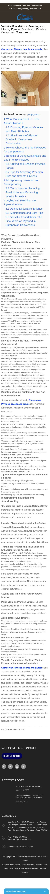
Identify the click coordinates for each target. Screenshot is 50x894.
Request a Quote (11, 756)
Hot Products (41, 857)
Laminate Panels (41, 865)
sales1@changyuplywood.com (28, 9)
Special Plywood (27, 865)
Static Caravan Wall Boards (14, 869)
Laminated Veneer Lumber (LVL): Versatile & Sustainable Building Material (30, 797)
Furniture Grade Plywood (11, 865)
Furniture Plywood (32, 869)
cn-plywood (33, 114)
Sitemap (25, 861)
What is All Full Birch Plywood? (28, 786)
